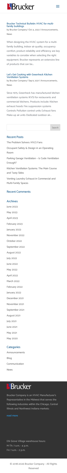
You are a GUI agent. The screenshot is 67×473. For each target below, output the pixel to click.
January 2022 (14, 292)
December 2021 (15, 298)
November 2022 (15, 235)
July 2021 (11, 321)
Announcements (49, 30)
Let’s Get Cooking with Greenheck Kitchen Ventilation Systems (29, 75)
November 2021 (15, 304)
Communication (15, 364)
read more (12, 415)
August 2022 (14, 252)
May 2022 (12, 269)
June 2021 (12, 327)
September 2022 (16, 247)
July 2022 (12, 258)
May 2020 (12, 338)
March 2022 (13, 281)
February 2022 (15, 287)
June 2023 (12, 207)
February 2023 (15, 224)
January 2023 (14, 229)
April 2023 (12, 218)
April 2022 (12, 275)
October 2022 (14, 241)
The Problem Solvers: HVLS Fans (24, 142)
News (9, 34)
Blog (9, 358)
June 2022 (12, 264)
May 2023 (12, 212)
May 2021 (12, 333)
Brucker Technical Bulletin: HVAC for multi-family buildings (30, 24)
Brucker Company (18, 30)
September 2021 (15, 310)
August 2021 (13, 315)
